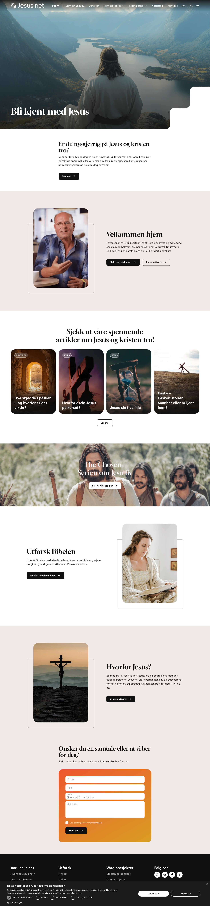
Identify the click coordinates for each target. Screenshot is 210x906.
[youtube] (165, 875)
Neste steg (136, 5)
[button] (70, 902)
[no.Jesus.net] (27, 5)
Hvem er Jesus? (74, 5)
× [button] (207, 884)
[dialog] (105, 893)
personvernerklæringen (91, 823)
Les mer (105, 422)
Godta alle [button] (153, 893)
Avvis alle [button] (186, 893)
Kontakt (172, 5)
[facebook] (172, 875)
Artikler (94, 5)
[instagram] (157, 875)
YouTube (157, 5)
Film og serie (112, 5)
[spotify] (180, 875)
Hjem (55, 5)
